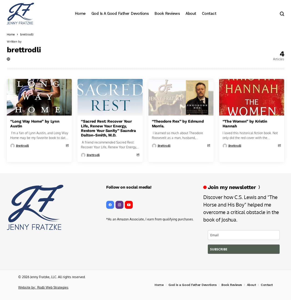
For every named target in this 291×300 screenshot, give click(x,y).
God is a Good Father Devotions (192, 285)
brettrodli (24, 49)
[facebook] (110, 205)
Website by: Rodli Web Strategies (43, 287)
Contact (267, 285)
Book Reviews (231, 285)
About (251, 285)
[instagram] (119, 205)
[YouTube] (129, 205)
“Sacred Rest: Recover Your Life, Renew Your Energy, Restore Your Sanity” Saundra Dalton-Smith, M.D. (108, 128)
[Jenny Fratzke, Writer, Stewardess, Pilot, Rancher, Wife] (20, 14)
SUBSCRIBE (218, 249)
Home (11, 34)
